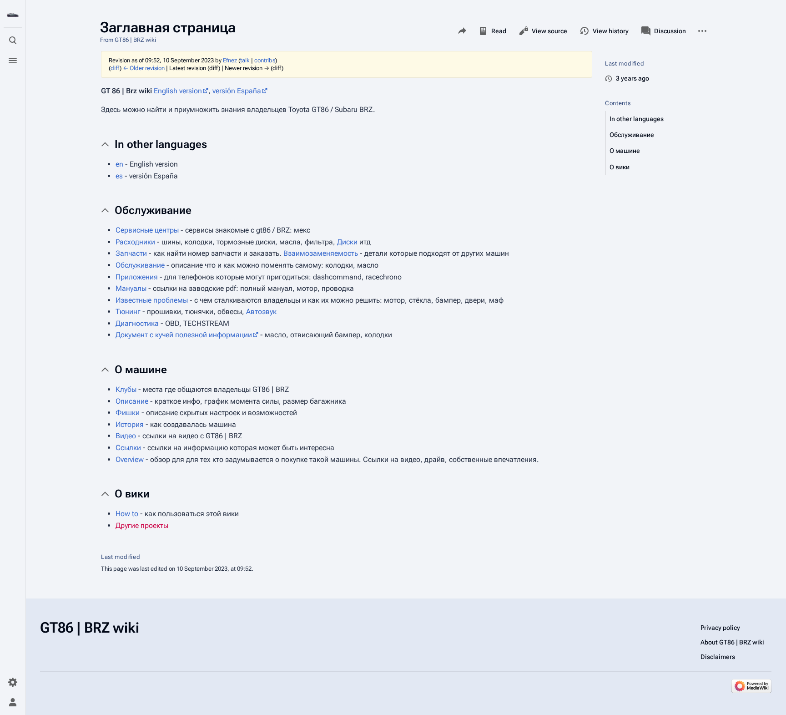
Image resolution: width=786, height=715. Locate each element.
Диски (347, 242)
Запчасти (131, 253)
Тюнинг (128, 311)
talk (245, 60)
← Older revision (144, 68)
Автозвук (261, 311)
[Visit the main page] (13, 14)
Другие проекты (142, 525)
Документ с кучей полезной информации (184, 334)
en (119, 164)
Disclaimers (717, 656)
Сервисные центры (147, 230)
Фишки (128, 412)
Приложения (137, 277)
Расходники (135, 242)
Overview (130, 459)
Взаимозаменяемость (320, 253)
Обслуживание (140, 265)
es (119, 176)
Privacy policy (720, 627)
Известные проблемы (152, 300)
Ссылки (128, 447)
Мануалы (131, 288)
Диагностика (137, 323)
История (130, 424)
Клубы (126, 389)
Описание (132, 401)
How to (127, 513)
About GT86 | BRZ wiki (732, 642)
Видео (126, 435)
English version (178, 90)
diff (115, 68)
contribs (264, 60)
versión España (236, 90)
